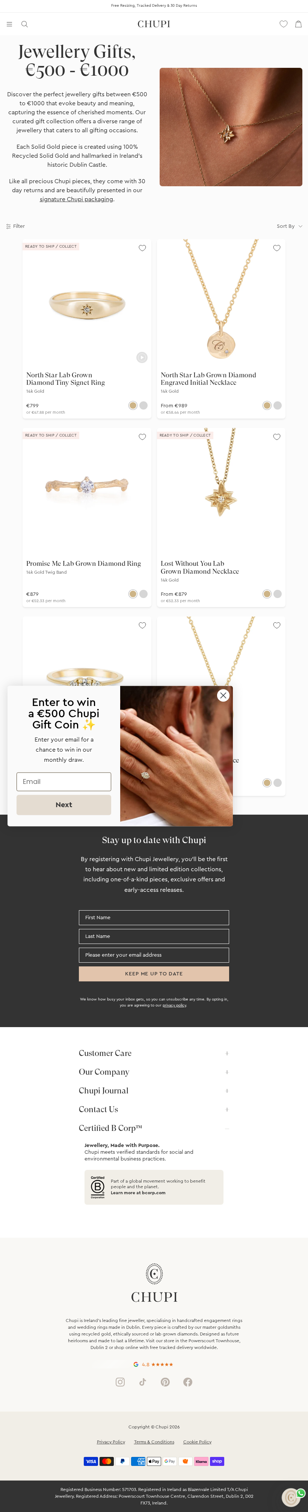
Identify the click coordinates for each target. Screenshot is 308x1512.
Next (64, 805)
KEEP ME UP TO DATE (154, 974)
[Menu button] (9, 23)
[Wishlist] (283, 23)
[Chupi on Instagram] (120, 1381)
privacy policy (174, 1005)
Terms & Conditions (154, 1442)
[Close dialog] (223, 695)
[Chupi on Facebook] (187, 1381)
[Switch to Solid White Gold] (143, 405)
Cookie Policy (197, 1442)
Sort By (286, 226)
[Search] (24, 23)
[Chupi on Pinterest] (165, 1381)
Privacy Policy (111, 1442)
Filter (19, 226)
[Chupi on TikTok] (142, 1381)
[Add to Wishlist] (142, 248)
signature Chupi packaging (76, 199)
